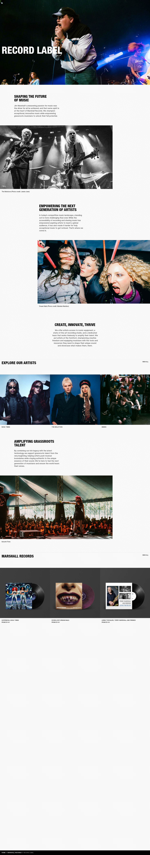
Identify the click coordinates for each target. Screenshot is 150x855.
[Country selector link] (144, 4)
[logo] (8, 8)
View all (145, 361)
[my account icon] (138, 9)
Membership (127, 4)
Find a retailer (137, 4)
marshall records (15, 852)
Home (4, 852)
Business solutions (116, 4)
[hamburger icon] (144, 9)
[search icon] (135, 9)
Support (129, 9)
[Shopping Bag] (141, 9)
